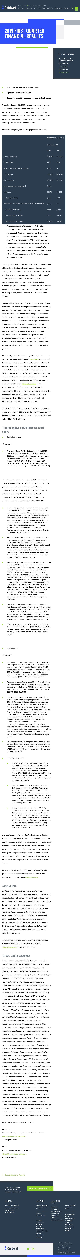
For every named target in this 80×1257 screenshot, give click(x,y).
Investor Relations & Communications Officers (70, 1213)
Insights (66, 8)
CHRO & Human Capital (55, 1216)
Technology (39, 1237)
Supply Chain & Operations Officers (69, 1228)
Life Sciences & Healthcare (40, 1223)
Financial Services (41, 1215)
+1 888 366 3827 (41, 5)
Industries (37, 8)
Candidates (58, 8)
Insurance (38, 1220)
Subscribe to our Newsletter (38, 1188)
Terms (59, 1242)
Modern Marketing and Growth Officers (70, 1207)
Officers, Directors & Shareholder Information (66, 59)
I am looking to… (76, 9)
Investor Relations (72, 9)
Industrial (38, 1218)
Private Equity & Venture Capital (40, 1227)
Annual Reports (63, 69)
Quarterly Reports (64, 72)
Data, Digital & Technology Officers (56, 1210)
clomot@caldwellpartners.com (14, 1154)
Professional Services (42, 1231)
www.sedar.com (31, 877)
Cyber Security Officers (57, 1220)
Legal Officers (69, 1224)
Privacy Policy (66, 1242)
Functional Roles (48, 8)
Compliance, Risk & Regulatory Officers (70, 1220)
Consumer (39, 1213)
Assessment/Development (12, 1208)
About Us (21, 8)
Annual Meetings (64, 63)
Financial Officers (55, 1213)
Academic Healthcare (42, 1211)
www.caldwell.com (9, 947)
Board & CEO (54, 1207)
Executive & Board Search (12, 1205)
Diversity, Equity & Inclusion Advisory (10, 1211)
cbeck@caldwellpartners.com (13, 1136)
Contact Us (32, 5)
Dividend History (63, 66)
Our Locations (22, 5)
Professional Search (10, 1207)
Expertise (29, 8)
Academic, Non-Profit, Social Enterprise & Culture (42, 1207)
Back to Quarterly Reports (15, 1175)
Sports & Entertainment (40, 1234)
